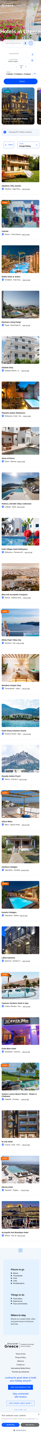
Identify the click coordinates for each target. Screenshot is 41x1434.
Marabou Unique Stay (11, 685)
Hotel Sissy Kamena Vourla (14, 731)
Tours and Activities (20, 1304)
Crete (15, 1278)
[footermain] (20, 1250)
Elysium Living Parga (11, 322)
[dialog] (20, 1423)
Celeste (5, 231)
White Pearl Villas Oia (11, 640)
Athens (15, 1273)
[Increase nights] (26, 66)
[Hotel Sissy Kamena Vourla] (20, 713)
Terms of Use (20, 1354)
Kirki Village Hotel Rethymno (15, 549)
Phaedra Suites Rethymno (13, 413)
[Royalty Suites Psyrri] (20, 758)
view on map (26, 189)
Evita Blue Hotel (9, 1049)
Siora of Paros (8, 458)
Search (22, 81)
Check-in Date (13, 59)
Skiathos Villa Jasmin (11, 186)
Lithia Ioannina (8, 958)
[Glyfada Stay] (20, 350)
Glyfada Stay (7, 367)
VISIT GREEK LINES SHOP (20, 1403)
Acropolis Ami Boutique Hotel (15, 1232)
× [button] (38, 1414)
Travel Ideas (17, 1299)
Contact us (20, 1365)
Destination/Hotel (14, 53)
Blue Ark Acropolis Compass (15, 595)
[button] (20, 1430)
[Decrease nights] (16, 66)
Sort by (21, 143)
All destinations (18, 1283)
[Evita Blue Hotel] (20, 1031)
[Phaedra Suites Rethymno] (20, 395)
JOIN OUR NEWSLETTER (20, 1387)
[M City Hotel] (20, 1124)
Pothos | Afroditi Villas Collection (16, 504)
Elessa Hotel (7, 1187)
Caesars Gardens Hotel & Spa (15, 1003)
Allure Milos (7, 821)
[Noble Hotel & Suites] (20, 259)
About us (20, 1361)
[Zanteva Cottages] (20, 849)
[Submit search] (30, 43)
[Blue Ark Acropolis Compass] (20, 577)
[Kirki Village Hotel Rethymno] (20, 531)
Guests (9, 72)
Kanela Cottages (9, 912)
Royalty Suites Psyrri (11, 776)
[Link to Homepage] (7, 4)
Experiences (17, 1301)
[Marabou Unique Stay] (20, 668)
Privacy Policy (20, 1357)
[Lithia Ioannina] (20, 940)
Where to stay (18, 1315)
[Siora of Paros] (20, 441)
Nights (21, 65)
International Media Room (20, 1368)
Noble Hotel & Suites (11, 277)
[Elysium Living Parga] (20, 304)
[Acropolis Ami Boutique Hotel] (20, 1215)
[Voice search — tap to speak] (25, 43)
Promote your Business (20, 1372)
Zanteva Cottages (9, 867)
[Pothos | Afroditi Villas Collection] (20, 486)
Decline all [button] (30, 1425)
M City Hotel (7, 1142)
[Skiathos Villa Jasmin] (20, 168)
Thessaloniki (17, 1276)
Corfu (15, 1281)
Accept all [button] (11, 1425)
